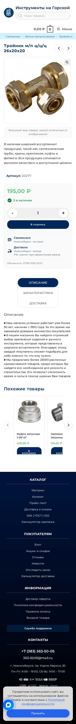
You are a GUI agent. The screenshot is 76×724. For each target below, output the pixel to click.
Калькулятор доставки (38, 576)
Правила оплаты (38, 611)
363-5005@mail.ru (38, 658)
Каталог (38, 496)
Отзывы (38, 557)
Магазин (38, 490)
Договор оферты (38, 599)
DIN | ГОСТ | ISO (38, 515)
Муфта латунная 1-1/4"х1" (28, 435)
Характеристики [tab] (38, 293)
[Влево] (8, 425)
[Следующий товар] (68, 48)
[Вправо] (68, 425)
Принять (38, 713)
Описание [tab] (38, 282)
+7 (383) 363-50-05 (38, 651)
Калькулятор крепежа (38, 522)
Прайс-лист (38, 503)
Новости (38, 563)
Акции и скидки (38, 551)
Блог (38, 544)
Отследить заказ (38, 570)
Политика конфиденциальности (38, 605)
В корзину (38, 224)
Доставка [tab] (38, 303)
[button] (67, 62)
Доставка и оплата (37, 509)
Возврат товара (38, 618)
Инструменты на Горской (43, 7)
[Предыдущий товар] (59, 48)
